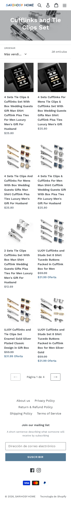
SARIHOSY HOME (25, 496)
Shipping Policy (21, 413)
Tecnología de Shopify (53, 496)
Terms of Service (49, 413)
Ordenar (9, 48)
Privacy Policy (45, 400)
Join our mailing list (35, 425)
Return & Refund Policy (35, 407)
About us (23, 400)
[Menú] (64, 5)
